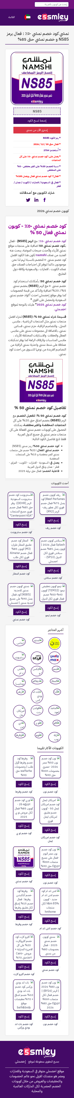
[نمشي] (37, 640)
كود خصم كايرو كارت (23, 974)
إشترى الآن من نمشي (37, 130)
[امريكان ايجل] (19, 711)
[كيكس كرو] (37, 671)
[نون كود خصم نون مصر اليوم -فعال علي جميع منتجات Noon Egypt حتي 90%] (50, 857)
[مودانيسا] (19, 682)
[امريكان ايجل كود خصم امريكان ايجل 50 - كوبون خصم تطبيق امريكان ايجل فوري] (50, 810)
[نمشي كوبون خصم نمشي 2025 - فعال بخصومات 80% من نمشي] (50, 945)
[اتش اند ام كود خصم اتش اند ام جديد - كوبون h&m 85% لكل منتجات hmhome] (50, 901)
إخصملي (20, 1061)
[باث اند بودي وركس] (37, 696)
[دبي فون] (19, 725)
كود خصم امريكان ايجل (50, 839)
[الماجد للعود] (54, 710)
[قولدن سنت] (37, 710)
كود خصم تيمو (52, 615)
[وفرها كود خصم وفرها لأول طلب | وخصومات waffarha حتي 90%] (23, 766)
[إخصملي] (53, 17)
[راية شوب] (54, 737)
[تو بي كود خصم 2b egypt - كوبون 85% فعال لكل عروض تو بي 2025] (23, 808)
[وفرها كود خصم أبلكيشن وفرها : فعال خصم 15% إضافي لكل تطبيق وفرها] (23, 899)
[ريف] (21, 692)
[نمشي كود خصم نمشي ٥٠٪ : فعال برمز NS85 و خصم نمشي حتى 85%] (23, 857)
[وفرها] (20, 735)
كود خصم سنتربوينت (21, 532)
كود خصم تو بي (23, 833)
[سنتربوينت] (19, 656)
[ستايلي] (37, 658)
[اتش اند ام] (19, 671)
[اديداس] (19, 641)
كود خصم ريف (53, 528)
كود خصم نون (50, 792)
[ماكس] (54, 658)
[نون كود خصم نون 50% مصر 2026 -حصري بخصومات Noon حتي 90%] (50, 766)
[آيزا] (57, 692)
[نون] (54, 643)
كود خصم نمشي (23, 881)
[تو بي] (38, 723)
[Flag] (27, 17)
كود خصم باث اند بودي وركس (24, 1026)
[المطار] (55, 681)
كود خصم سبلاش (53, 578)
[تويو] (39, 735)
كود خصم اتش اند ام (50, 928)
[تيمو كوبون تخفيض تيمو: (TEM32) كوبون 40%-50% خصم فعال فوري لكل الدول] (53, 592)
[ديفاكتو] (37, 681)
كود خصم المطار (21, 574)
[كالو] (57, 723)
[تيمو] (56, 669)
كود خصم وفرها (23, 792)
